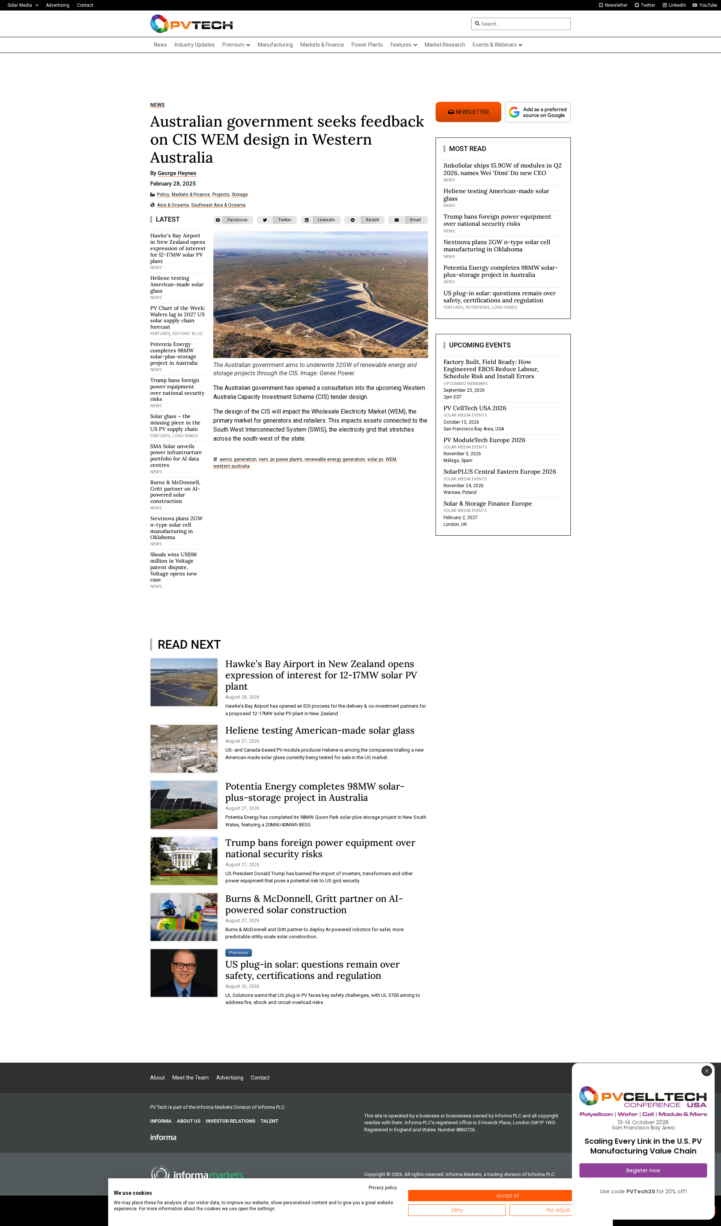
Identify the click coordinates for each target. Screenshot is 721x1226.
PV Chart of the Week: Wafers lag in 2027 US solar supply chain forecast (177, 317)
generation (245, 459)
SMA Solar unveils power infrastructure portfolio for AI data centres (176, 455)
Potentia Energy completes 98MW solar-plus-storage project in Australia (174, 353)
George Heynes (177, 174)
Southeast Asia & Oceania (218, 205)
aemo (226, 459)
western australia (231, 466)
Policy (163, 194)
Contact (85, 5)
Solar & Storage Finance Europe (487, 503)
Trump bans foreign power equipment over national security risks (177, 389)
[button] (233, 220)
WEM (391, 459)
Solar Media (20, 5)
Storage (240, 194)
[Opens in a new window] (163, 1136)
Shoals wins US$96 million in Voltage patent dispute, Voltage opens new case (173, 567)
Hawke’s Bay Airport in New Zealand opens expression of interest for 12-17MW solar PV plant (178, 248)
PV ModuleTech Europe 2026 (484, 440)
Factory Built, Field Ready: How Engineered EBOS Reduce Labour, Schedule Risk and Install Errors (490, 369)
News (157, 105)
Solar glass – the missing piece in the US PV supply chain (175, 422)
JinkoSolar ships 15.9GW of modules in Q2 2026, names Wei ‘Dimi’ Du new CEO (502, 169)
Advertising (57, 5)
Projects (220, 194)
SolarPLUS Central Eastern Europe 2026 (499, 471)
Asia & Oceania (173, 205)
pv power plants (286, 459)
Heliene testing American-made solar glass (177, 284)
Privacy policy (383, 1187)
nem (263, 459)
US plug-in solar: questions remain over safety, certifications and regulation (312, 969)
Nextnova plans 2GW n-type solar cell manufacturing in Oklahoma (176, 528)
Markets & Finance (191, 194)
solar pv (375, 459)
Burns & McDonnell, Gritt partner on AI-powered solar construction (175, 491)
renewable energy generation (335, 459)
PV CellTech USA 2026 (474, 408)
